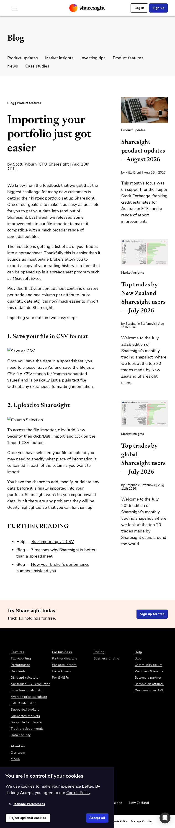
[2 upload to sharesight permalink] (5, 405)
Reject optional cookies (27, 818)
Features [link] (17, 652)
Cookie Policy (119, 821)
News (12, 66)
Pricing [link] (99, 652)
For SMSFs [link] (60, 677)
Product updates (22, 58)
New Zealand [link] (139, 803)
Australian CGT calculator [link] (30, 684)
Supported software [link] (26, 722)
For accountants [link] (64, 665)
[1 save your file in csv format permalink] (5, 336)
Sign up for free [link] (152, 614)
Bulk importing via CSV (52, 541)
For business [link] (62, 652)
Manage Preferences (29, 804)
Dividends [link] (18, 671)
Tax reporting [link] (21, 658)
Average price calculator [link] (29, 697)
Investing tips (93, 58)
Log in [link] (139, 8)
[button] (165, 817)
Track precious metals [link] (27, 729)
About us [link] (18, 746)
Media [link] (15, 759)
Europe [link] (116, 803)
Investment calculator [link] (27, 690)
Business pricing (106, 658)
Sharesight (84, 198)
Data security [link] (21, 735)
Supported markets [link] (25, 716)
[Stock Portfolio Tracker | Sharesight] (87, 8)
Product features (128, 58)
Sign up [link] (158, 8)
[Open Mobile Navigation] (15, 8)
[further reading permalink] (5, 526)
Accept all (97, 818)
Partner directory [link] (65, 658)
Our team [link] (18, 752)
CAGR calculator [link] (23, 703)
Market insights (59, 58)
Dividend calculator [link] (25, 677)
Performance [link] (20, 665)
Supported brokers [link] (25, 709)
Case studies (37, 66)
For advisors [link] (61, 671)
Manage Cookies (142, 821)
